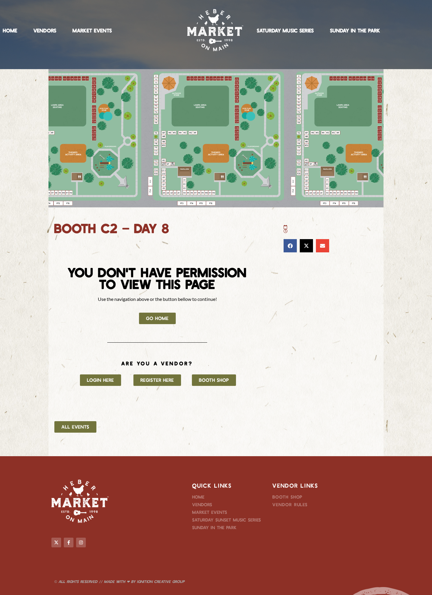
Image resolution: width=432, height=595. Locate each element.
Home (10, 30)
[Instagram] (81, 542)
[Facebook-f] (68, 542)
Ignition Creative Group (161, 581)
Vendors (45, 30)
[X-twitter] (56, 542)
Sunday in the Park (355, 30)
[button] (290, 245)
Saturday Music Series (285, 30)
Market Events (92, 30)
